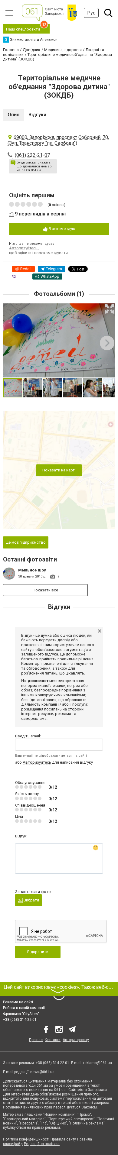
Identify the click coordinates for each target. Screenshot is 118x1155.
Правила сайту (63, 1139)
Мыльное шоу (32, 570)
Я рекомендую (61, 228)
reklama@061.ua (97, 1063)
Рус (91, 13)
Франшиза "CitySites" (21, 1014)
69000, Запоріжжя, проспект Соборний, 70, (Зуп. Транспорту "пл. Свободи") (58, 140)
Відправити (37, 952)
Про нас (36, 1040)
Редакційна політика (42, 1144)
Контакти (53, 1040)
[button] (109, 309)
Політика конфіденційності (26, 1139)
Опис (13, 115)
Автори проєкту (76, 1040)
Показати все (45, 590)
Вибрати (31, 900)
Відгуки (37, 115)
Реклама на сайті (18, 1002)
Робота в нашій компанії (24, 1008)
